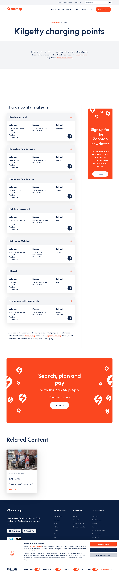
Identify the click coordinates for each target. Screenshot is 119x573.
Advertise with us (78, 523)
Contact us (95, 537)
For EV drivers (60, 510)
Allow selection (103, 550)
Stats (75, 9)
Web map (57, 520)
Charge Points (55, 22)
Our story (95, 516)
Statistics (57, 530)
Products (76, 516)
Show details (105, 569)
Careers (94, 527)
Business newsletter (79, 527)
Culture (94, 523)
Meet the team (97, 520)
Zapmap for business (65, 2)
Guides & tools (63, 9)
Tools (55, 523)
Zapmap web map (64, 58)
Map (52, 9)
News (84, 9)
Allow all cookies (103, 544)
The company (98, 510)
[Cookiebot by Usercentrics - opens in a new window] (12, 569)
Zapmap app (81, 55)
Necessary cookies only (103, 555)
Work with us (77, 520)
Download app (103, 9)
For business (78, 510)
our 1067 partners (36, 546)
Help (92, 9)
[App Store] (14, 531)
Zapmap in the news (98, 530)
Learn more (59, 405)
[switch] (58, 569)
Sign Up (100, 174)
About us (78, 2)
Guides (56, 527)
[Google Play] (29, 531)
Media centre (96, 534)
